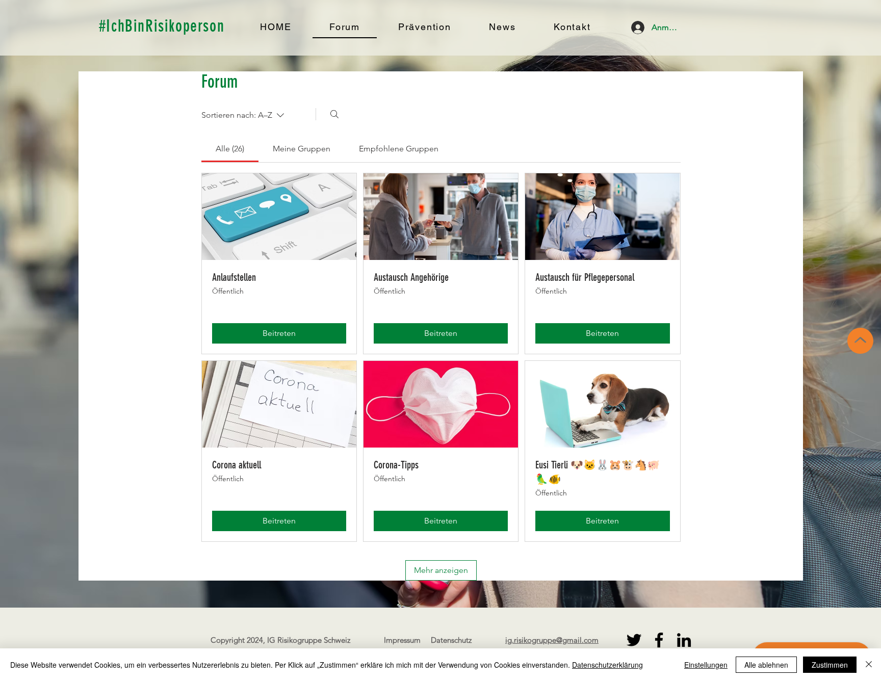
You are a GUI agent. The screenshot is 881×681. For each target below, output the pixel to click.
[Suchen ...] (334, 114)
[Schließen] (869, 665)
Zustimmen (830, 665)
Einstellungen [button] (706, 665)
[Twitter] (634, 640)
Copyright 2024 (237, 640)
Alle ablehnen (766, 665)
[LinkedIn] (684, 640)
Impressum (402, 640)
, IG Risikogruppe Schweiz (306, 640)
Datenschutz (451, 640)
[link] (230, 148)
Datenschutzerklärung (607, 665)
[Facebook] (659, 640)
